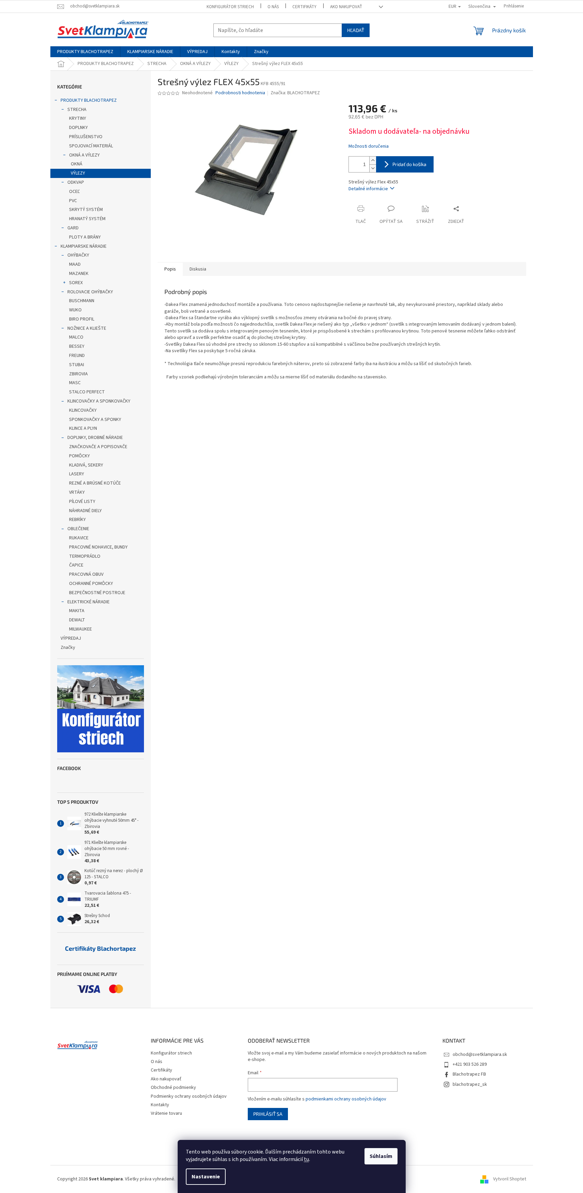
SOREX (76, 282)
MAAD (75, 264)
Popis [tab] (170, 269)
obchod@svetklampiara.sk (480, 1054)
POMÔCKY (79, 456)
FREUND (77, 355)
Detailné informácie (368, 188)
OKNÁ (76, 164)
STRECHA (76, 109)
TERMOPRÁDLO (84, 556)
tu (306, 1159)
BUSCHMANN (81, 300)
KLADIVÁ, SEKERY (86, 465)
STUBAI (76, 364)
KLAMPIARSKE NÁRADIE (84, 246)
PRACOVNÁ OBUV (86, 574)
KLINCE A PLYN (83, 428)
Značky (68, 647)
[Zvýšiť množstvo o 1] (372, 160)
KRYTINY (77, 118)
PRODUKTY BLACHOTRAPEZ (89, 100)
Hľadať (355, 30)
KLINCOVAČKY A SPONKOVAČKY (98, 401)
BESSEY (76, 346)
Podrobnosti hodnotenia (240, 93)
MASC (75, 382)
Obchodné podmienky (173, 1087)
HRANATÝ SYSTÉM (87, 218)
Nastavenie (206, 1176)
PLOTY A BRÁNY (85, 237)
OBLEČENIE (78, 528)
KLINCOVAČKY (83, 410)
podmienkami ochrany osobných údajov (346, 1099)
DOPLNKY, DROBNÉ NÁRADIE (95, 437)
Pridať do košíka (409, 164)
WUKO (75, 310)
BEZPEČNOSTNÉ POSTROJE (97, 592)
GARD (73, 228)
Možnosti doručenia (369, 146)
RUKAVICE (78, 538)
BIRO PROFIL (81, 319)
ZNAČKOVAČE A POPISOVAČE (98, 446)
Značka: (295, 92)
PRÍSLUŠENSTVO (85, 136)
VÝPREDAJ (71, 638)
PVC (73, 200)
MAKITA (76, 610)
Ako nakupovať (346, 7)
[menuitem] (85, 51)
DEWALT (77, 620)
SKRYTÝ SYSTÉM (86, 209)
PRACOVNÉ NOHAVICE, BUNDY (98, 547)
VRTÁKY (77, 492)
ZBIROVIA (78, 374)
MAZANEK (78, 273)
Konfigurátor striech (230, 7)
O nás (273, 7)
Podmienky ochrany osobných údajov (189, 1096)
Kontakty (160, 1104)
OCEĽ (74, 191)
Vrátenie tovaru (166, 1113)
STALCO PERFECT (87, 392)
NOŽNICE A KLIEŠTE (86, 328)
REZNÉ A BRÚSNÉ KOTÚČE (95, 483)
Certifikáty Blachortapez (100, 948)
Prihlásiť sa (267, 1114)
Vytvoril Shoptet (509, 1179)
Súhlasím (381, 1156)
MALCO (76, 337)
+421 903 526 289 (470, 1064)
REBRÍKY (77, 519)
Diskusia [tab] (198, 269)
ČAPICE (76, 565)
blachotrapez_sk (470, 1084)
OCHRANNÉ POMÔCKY (91, 583)
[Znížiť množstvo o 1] (372, 168)
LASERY (76, 474)
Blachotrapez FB (469, 1074)
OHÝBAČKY (78, 255)
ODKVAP (75, 182)
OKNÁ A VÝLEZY (84, 155)
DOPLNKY (78, 127)
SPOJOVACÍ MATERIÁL (91, 146)
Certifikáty (304, 7)
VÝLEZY (78, 173)
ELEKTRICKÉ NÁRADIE (88, 602)
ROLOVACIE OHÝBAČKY (90, 292)
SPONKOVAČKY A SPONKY (95, 419)
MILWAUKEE (80, 629)
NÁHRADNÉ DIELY (85, 510)
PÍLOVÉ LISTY (82, 501)
